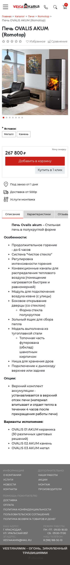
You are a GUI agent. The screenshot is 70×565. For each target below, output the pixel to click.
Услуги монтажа (22, 199)
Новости (9, 484)
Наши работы (48, 475)
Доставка (10, 500)
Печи (31, 16)
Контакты (10, 489)
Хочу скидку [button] (59, 149)
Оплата (8, 504)
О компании (12, 475)
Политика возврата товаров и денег (29, 519)
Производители (50, 489)
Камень (23, 134)
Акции (42, 479)
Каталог (20, 16)
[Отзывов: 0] (12, 41)
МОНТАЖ (44, 484)
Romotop (43, 16)
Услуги (8, 479)
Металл (9, 134)
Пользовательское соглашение (26, 514)
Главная (6, 16)
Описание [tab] (12, 214)
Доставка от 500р (23, 192)
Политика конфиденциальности (27, 509)
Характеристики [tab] (39, 214)
